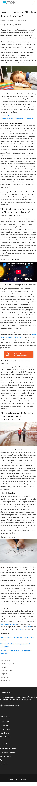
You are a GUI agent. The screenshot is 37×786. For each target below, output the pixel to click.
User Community (5, 756)
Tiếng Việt (3, 674)
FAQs (1, 760)
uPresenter (4, 680)
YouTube (28, 627)
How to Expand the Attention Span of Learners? (17, 118)
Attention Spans (7, 116)
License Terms (4, 721)
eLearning (23, 20)
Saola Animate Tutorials (7, 752)
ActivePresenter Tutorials (8, 748)
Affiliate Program (5, 737)
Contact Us (3, 764)
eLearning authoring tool (8, 624)
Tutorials (3, 677)
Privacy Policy (4, 725)
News (2, 667)
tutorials (21, 629)
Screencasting (5, 670)
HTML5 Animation (6, 664)
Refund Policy (4, 733)
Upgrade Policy (5, 729)
